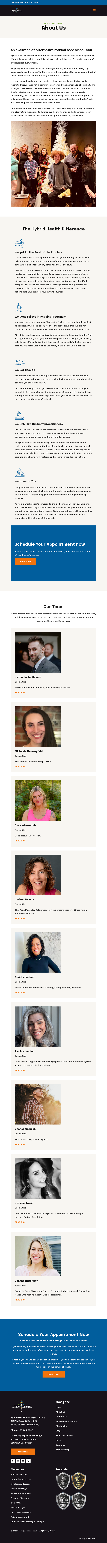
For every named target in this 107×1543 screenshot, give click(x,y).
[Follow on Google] (28, 1461)
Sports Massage (19, 1488)
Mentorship (61, 1426)
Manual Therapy (19, 1474)
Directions (33, 1424)
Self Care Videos (64, 1435)
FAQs (58, 1440)
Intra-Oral (15, 1503)
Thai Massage (18, 1507)
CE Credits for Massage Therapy (27, 1521)
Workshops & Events (66, 1421)
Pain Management (20, 1517)
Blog (58, 1430)
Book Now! (53, 1374)
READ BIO (20, 692)
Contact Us (61, 1416)
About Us (60, 1412)
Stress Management (21, 1493)
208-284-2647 (32, 2)
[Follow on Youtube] (23, 1461)
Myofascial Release (21, 1484)
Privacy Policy (49, 1531)
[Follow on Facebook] (13, 1461)
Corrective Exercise (21, 1479)
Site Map (60, 1445)
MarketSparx (91, 1538)
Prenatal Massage (20, 1498)
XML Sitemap (63, 1449)
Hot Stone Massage (21, 1512)
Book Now (25, 561)
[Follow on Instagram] (18, 1461)
